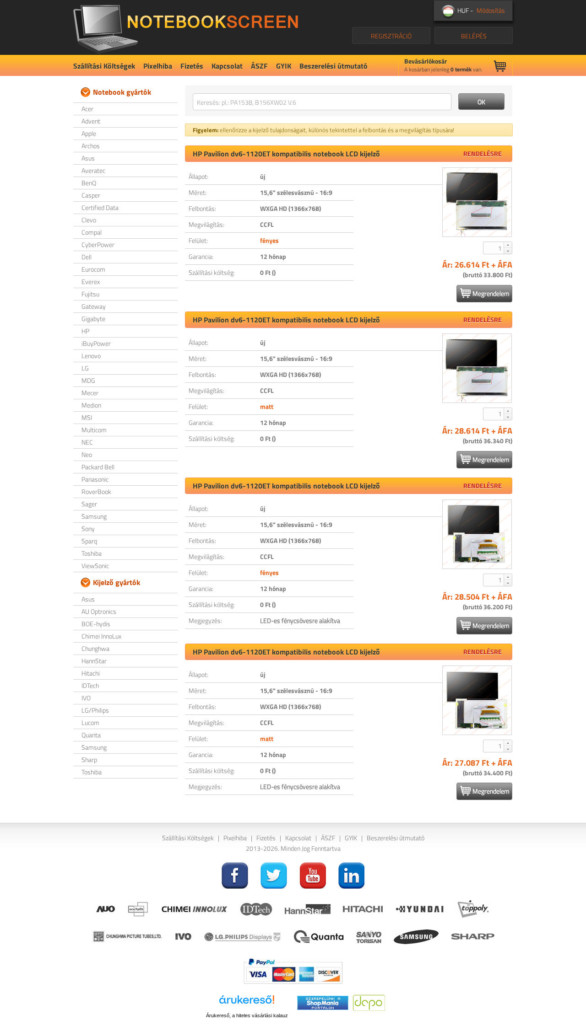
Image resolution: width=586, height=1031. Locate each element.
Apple (88, 133)
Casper (90, 195)
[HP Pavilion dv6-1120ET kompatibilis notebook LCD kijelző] (477, 202)
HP (85, 331)
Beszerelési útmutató (333, 65)
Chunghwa (95, 648)
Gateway (93, 306)
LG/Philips (95, 710)
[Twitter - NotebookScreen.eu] (274, 874)
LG (85, 368)
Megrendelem (491, 293)
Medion (91, 405)
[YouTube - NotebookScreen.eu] (312, 874)
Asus (88, 158)
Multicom (94, 430)
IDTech (90, 685)
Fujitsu (90, 294)
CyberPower (97, 244)
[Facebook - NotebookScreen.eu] (235, 874)
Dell (86, 257)
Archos (90, 145)
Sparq (89, 541)
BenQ (88, 183)
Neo (86, 454)
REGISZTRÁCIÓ (391, 36)
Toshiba (91, 553)
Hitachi (90, 673)
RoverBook (96, 491)
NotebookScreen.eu (185, 27)
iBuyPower (96, 343)
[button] (508, 245)
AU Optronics (98, 611)
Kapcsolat (227, 65)
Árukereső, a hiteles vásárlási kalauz (247, 1015)
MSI (86, 417)
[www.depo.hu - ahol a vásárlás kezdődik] (369, 1002)
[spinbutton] (494, 248)
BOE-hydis (95, 623)
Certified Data (100, 207)
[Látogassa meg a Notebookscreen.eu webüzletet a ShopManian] (322, 1002)
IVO (86, 698)
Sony (88, 528)
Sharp (89, 759)
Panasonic (95, 479)
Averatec (93, 170)
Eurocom (93, 269)
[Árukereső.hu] (247, 1002)
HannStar (94, 661)
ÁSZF (259, 65)
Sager (89, 504)
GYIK (283, 65)
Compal (91, 232)
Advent (90, 121)
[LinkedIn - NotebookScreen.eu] (351, 874)
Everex (90, 281)
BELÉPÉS (474, 36)
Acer (87, 108)
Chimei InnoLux (101, 636)
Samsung (94, 516)
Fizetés (191, 65)
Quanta (91, 735)
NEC (87, 442)
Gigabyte (93, 318)
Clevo (88, 220)
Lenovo (91, 355)
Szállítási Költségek (104, 65)
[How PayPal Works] (293, 970)
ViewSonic (95, 565)
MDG (88, 380)
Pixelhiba (157, 65)
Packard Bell (97, 467)
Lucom (90, 722)
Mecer (89, 392)
